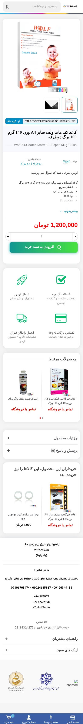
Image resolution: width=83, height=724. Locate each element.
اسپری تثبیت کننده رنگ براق (23, 398)
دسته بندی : (33, 159)
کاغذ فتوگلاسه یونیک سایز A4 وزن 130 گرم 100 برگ (59, 517)
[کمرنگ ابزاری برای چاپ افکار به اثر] (70, 6)
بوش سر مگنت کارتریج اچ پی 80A (23, 517)
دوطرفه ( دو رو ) (31, 164)
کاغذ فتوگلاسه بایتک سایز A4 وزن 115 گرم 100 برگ (60, 401)
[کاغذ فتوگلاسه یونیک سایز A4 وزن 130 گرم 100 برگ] (60, 497)
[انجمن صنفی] (46, 681)
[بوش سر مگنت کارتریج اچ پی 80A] (23, 497)
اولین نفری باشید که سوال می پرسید (54, 172)
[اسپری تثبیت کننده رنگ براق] (23, 382)
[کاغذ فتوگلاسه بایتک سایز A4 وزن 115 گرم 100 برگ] (60, 382)
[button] (42, 418)
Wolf (66, 162)
